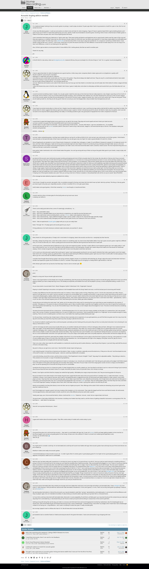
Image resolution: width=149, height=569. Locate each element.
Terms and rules (107, 564)
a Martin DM (60, 41)
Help (120, 564)
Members (46, 7)
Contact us (99, 564)
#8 (126, 155)
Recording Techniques (43, 553)
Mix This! (36, 538)
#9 (126, 179)
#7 (126, 134)
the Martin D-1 (40, 489)
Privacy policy (115, 564)
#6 (126, 119)
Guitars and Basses (43, 534)
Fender (64, 187)
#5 (126, 105)
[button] (42, 7)
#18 (126, 459)
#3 (126, 70)
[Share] (124, 24)
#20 (126, 512)
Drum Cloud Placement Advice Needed (38, 542)
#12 (126, 235)
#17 (126, 443)
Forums (30, 7)
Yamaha (51, 126)
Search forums (30, 10)
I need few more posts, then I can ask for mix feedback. (43, 537)
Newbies (38, 548)
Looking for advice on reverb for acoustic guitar (40, 547)
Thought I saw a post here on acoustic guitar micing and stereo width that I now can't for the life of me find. (59, 551)
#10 (126, 192)
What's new (37, 7)
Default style (25, 564)
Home (23, 7)
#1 (126, 23)
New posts (23, 10)
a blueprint (117, 485)
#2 (126, 57)
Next (29, 20)
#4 (126, 91)
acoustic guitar (52, 221)
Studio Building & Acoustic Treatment (46, 543)
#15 (126, 416)
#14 (126, 403)
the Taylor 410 (110, 471)
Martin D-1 (92, 466)
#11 (126, 206)
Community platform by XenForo (74, 567)
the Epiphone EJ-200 (59, 60)
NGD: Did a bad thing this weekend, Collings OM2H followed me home (47, 532)
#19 (126, 483)
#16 (126, 430)
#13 (126, 270)
